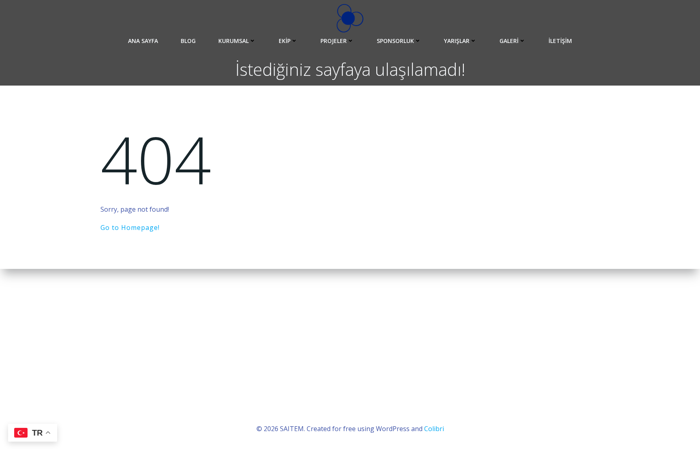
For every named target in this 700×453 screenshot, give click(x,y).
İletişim (560, 41)
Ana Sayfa (143, 41)
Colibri (434, 428)
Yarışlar (457, 41)
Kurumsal (233, 41)
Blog (188, 41)
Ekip (284, 41)
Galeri (509, 41)
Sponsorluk (395, 41)
